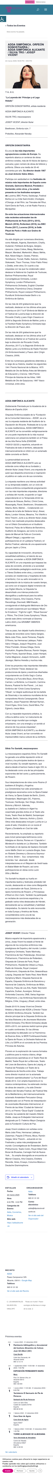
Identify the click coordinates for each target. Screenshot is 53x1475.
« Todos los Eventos (15, 25)
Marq (15, 1374)
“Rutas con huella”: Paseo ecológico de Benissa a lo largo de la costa (35, 1305)
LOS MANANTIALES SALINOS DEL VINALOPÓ (15, 1305)
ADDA (9, 1273)
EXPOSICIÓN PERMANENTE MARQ (29, 1371)
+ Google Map (26, 1280)
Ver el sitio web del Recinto (18, 1291)
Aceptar (8, 1471)
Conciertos (16, 1212)
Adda (9, 1212)
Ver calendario (11, 1452)
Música (10, 1215)
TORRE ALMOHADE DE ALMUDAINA (29, 1434)
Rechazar (20, 1471)
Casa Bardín (18, 1354)
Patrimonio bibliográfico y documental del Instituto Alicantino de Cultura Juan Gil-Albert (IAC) (30, 1348)
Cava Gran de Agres (22, 1416)
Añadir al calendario (20, 1177)
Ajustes (32, 1471)
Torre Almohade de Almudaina (25, 1437)
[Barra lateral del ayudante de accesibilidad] (3, 19)
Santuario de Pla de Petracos (24, 1399)
